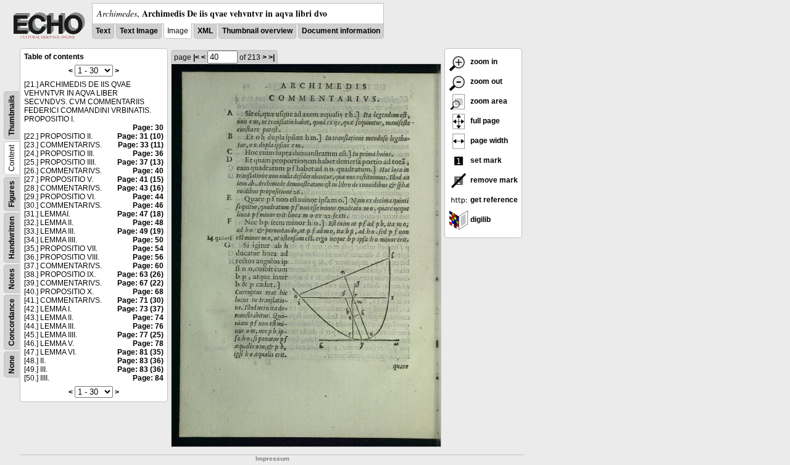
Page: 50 (148, 240)
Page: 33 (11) (141, 145)
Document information (341, 31)
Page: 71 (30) (140, 300)
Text (103, 31)
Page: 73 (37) (140, 309)
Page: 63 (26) (140, 274)
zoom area (487, 101)
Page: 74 (148, 317)
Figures (11, 194)
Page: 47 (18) (140, 214)
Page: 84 (148, 378)
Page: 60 (148, 265)
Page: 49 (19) (140, 231)
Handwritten (11, 237)
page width (488, 140)
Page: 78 (148, 343)
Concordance (11, 322)
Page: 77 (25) (140, 335)
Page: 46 (148, 205)
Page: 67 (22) (140, 283)
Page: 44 (148, 196)
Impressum (272, 458)
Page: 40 (148, 171)
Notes (11, 278)
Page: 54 (148, 248)
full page (484, 121)
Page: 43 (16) (140, 188)
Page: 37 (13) (140, 162)
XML (205, 31)
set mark (485, 160)
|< (196, 57)
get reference (493, 199)
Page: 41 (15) (140, 179)
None (11, 364)
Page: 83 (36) (140, 360)
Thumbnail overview (257, 31)
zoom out (485, 81)
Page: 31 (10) (140, 136)
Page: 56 (148, 257)
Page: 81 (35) (140, 352)
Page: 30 (148, 127)
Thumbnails (11, 115)
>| (271, 57)
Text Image (139, 31)
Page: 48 (148, 222)
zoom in (482, 61)
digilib (479, 219)
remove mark (493, 180)
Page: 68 (148, 291)
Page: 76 (148, 326)
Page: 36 (148, 153)
